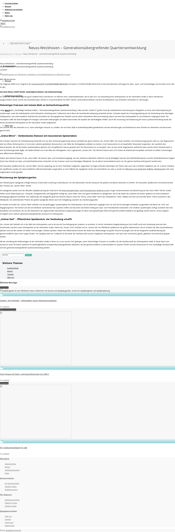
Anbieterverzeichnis (12, 470)
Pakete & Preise (11, 503)
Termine (10, 274)
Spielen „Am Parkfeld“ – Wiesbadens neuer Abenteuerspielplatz (28, 300)
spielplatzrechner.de (13, 530)
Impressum (9, 522)
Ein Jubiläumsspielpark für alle (13, 447)
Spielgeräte (4, 288)
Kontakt (8, 519)
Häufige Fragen (11, 486)
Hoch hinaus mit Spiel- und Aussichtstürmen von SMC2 (24, 374)
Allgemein (4, 310)
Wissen (10, 271)
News (7, 473)
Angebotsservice (11, 490)
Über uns (10, 277)
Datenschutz (10, 525)
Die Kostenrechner (12, 483)
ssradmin (5, 306)
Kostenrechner (12, 268)
